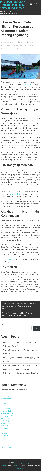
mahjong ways (6, 406)
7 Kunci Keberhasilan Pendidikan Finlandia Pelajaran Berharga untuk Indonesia (17, 314)
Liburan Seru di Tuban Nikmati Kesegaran (12, 49)
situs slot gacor (6, 421)
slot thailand (5, 435)
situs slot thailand (7, 411)
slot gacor (29, 84)
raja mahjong (5, 438)
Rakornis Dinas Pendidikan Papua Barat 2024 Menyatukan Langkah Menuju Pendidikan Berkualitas (19, 306)
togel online (15, 194)
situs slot (4, 440)
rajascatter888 (6, 399)
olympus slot (5, 426)
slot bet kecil (5, 404)
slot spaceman (6, 448)
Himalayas (15, 465)
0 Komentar (32, 42)
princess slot (5, 423)
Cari (2, 325)
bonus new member (8, 418)
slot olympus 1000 (7, 416)
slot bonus (4, 433)
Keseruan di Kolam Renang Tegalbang (25, 45)
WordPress (20, 468)
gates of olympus (7, 413)
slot (9, 259)
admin (21, 42)
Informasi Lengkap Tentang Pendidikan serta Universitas (13, 5)
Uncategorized (7, 45)
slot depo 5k (5, 409)
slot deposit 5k (6, 396)
